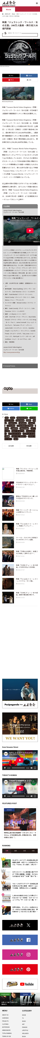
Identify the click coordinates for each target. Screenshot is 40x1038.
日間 (7, 851)
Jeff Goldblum (23, 423)
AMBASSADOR (6, 1030)
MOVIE (24, 1015)
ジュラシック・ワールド (15, 434)
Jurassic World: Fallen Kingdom (25, 426)
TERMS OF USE (6, 1036)
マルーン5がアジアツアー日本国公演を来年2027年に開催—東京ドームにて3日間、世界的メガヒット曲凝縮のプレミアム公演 (25, 886)
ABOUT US (5, 1015)
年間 (33, 851)
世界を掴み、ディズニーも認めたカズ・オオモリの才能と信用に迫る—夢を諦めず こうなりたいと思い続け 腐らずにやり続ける (25, 909)
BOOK (24, 1036)
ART (23, 1024)
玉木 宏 (16, 439)
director (29, 420)
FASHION (24, 1027)
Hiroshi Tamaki (13, 423)
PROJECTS (5, 1021)
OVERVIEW (5, 1018)
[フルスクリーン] (35, 768)
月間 (24, 851)
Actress (13, 418)
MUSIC (24, 1021)
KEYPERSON (5, 1027)
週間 (15, 851)
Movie (8, 9)
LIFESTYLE (25, 1030)
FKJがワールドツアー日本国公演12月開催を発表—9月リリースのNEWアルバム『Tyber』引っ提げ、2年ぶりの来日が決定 (25, 862)
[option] (10, 1000)
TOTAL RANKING (7, 1033)
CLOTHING (5, 1024)
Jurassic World (11, 426)
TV (23, 1018)
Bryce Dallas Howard (23, 418)
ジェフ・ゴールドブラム (18, 431)
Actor (7, 418)
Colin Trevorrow (20, 420)
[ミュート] (32, 768)
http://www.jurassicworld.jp (11, 352)
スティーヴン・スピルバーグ (19, 436)
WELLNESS (25, 1033)
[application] (20, 760)
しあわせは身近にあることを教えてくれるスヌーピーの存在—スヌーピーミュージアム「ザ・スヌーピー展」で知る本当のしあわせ (25, 897)
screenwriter (15, 428)
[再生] (5, 768)
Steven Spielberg (25, 428)
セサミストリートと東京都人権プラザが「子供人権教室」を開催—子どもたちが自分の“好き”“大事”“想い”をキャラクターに (25, 874)
